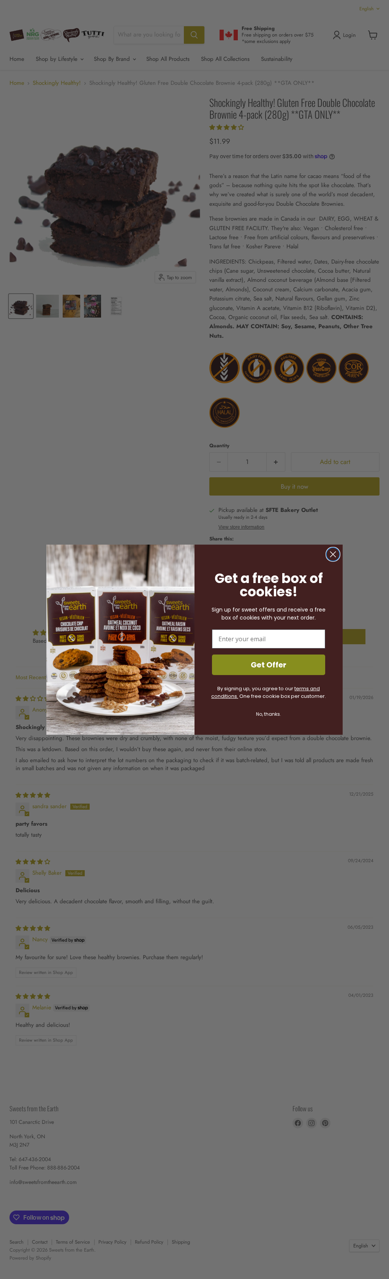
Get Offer (268, 664)
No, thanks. (268, 714)
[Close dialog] (333, 554)
